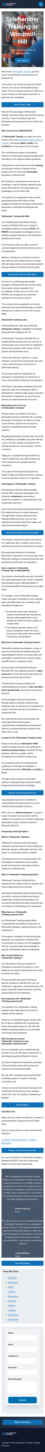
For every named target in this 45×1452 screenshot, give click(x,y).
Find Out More (22, 1105)
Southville (6, 1140)
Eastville (12, 1301)
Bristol (25, 1140)
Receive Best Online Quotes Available (22, 533)
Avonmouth (13, 1319)
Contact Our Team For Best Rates (22, 274)
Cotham (32, 1140)
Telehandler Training (21, 72)
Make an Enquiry (22, 1422)
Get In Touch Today (22, 105)
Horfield (11, 1306)
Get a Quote (22, 61)
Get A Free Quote (22, 1263)
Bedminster (16, 1140)
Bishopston (7, 1143)
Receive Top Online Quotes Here (22, 793)
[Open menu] (41, 4)
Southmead (13, 1315)
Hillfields (12, 1310)
